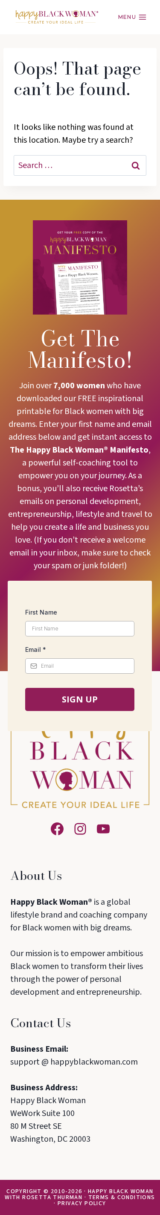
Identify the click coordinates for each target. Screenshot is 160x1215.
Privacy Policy (82, 1203)
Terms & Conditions (121, 1197)
